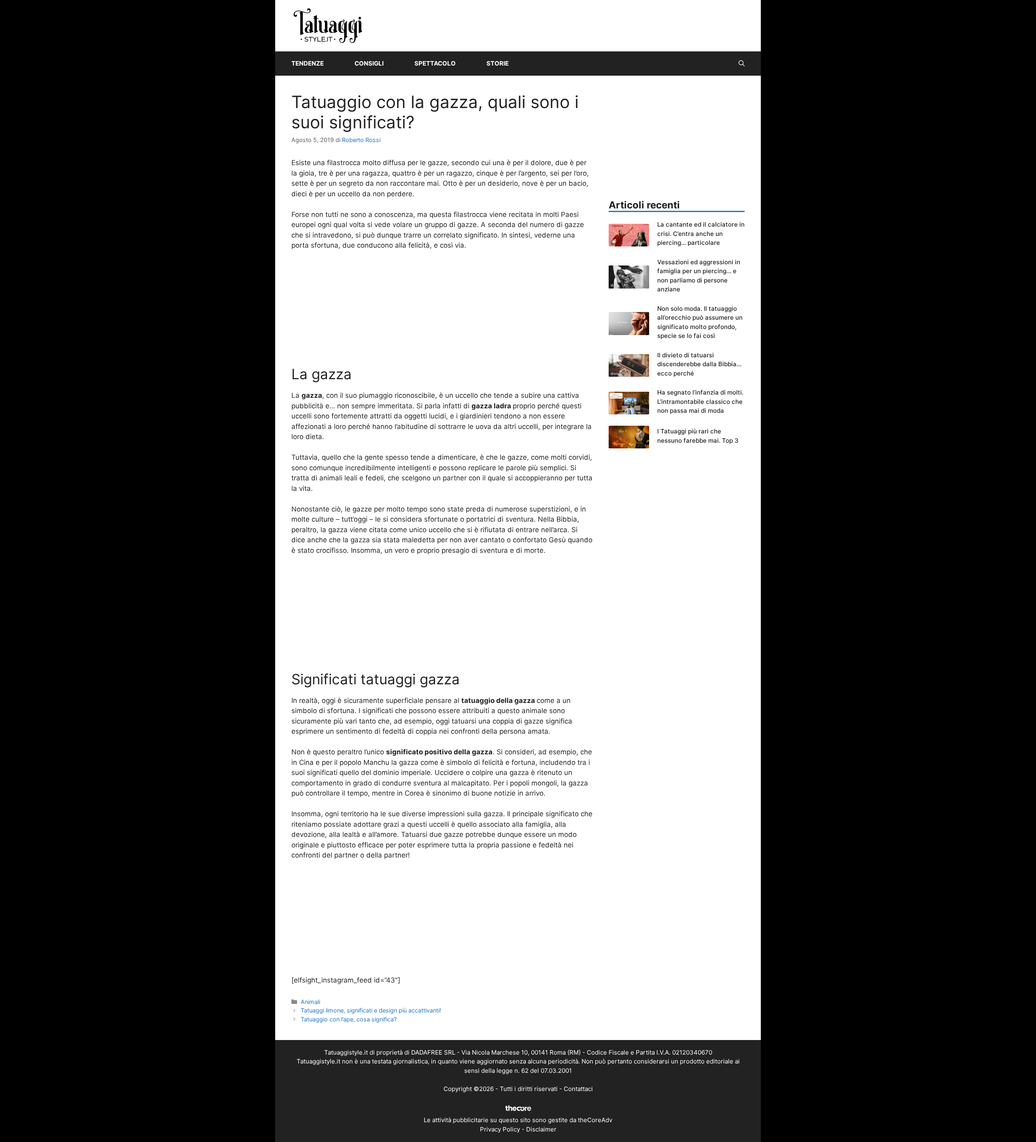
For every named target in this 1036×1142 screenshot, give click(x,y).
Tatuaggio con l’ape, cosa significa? (349, 1019)
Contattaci (578, 1089)
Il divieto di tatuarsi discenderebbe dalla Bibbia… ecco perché (699, 364)
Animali (310, 1001)
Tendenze (307, 63)
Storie (497, 63)
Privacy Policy (500, 1129)
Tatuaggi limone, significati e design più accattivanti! (371, 1010)
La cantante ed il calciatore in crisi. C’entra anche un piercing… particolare (701, 233)
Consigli (369, 63)
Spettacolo (435, 63)
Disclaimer (541, 1129)
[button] (741, 63)
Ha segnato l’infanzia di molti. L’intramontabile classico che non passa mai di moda (700, 401)
